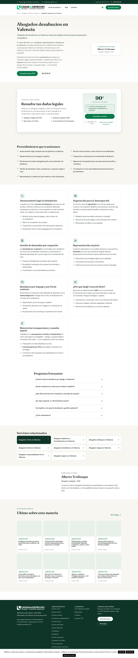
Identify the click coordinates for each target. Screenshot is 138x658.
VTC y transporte (57, 644)
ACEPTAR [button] (121, 652)
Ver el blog (115, 515)
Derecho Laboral (57, 615)
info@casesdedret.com (24, 624)
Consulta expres (113, 7)
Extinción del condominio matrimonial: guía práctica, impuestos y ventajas (54, 543)
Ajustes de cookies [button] (69, 655)
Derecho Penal (56, 612)
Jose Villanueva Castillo (82, 609)
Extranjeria (55, 634)
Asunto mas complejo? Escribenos (106, 123)
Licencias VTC (79, 618)
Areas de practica (54, 7)
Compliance (55, 631)
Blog (66, 7)
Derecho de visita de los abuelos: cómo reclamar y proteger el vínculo (54, 575)
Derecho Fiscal (56, 622)
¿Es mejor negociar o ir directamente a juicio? (52, 401)
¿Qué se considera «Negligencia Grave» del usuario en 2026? (79, 575)
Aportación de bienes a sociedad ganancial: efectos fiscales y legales (107, 543)
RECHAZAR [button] (130, 652)
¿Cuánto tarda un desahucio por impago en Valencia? (55, 379)
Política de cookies (110, 652)
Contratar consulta (100, 116)
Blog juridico (78, 612)
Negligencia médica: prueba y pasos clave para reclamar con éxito (28, 543)
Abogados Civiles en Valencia (30, 13)
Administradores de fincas (60, 647)
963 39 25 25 (117, 2)
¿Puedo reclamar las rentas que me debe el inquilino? (55, 386)
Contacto (74, 7)
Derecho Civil (56, 609)
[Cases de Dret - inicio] (30, 7)
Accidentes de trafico (58, 640)
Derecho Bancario (57, 628)
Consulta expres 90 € (27, 73)
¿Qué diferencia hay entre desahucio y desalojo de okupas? (57, 394)
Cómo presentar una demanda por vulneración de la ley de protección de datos (108, 575)
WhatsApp (103, 624)
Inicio (18, 13)
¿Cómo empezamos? (43, 415)
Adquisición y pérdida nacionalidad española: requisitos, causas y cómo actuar (80, 544)
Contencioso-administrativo (60, 618)
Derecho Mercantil (57, 625)
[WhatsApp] (102, 7)
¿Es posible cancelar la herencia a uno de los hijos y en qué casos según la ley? (29, 575)
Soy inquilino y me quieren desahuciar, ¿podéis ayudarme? (57, 408)
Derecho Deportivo (58, 637)
